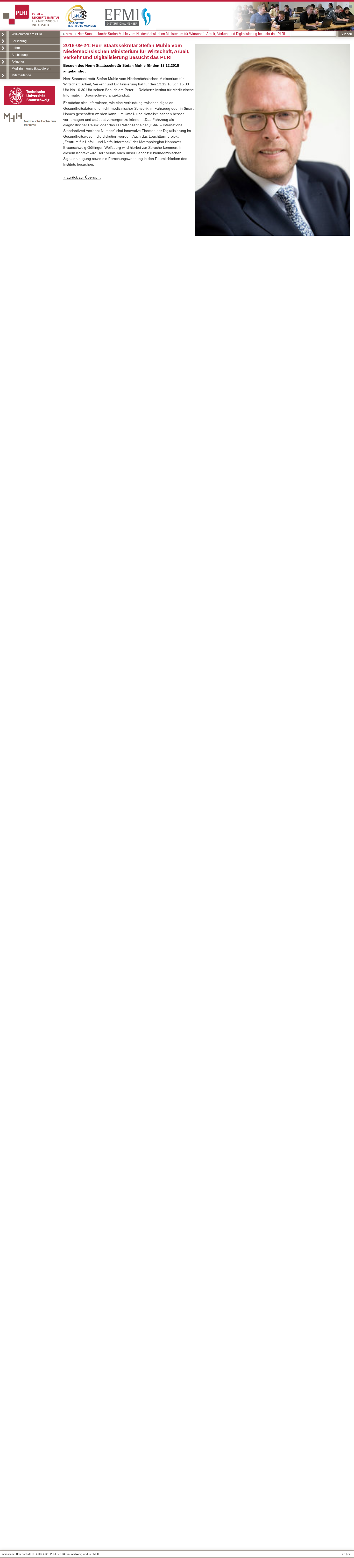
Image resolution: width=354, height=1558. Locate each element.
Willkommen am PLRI (27, 34)
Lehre (16, 47)
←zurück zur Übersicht (82, 177)
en (349, 1554)
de (343, 1554)
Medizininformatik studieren (31, 68)
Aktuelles (18, 61)
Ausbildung (20, 54)
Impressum (7, 1554)
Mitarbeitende (21, 75)
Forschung (19, 41)
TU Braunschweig (71, 1554)
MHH (96, 1554)
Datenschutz (23, 1554)
